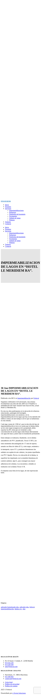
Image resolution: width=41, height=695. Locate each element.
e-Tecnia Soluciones (19, 693)
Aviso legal (9, 682)
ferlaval (32, 607)
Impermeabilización (23, 398)
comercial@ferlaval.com (13, 678)
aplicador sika (24, 607)
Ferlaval (36, 398)
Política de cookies (11, 686)
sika (24, 609)
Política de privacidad (12, 684)
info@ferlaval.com (11, 666)
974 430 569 (9, 665)
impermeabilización (7, 609)
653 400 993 (9, 677)
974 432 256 (9, 663)
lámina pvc (18, 609)
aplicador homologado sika (10, 607)
